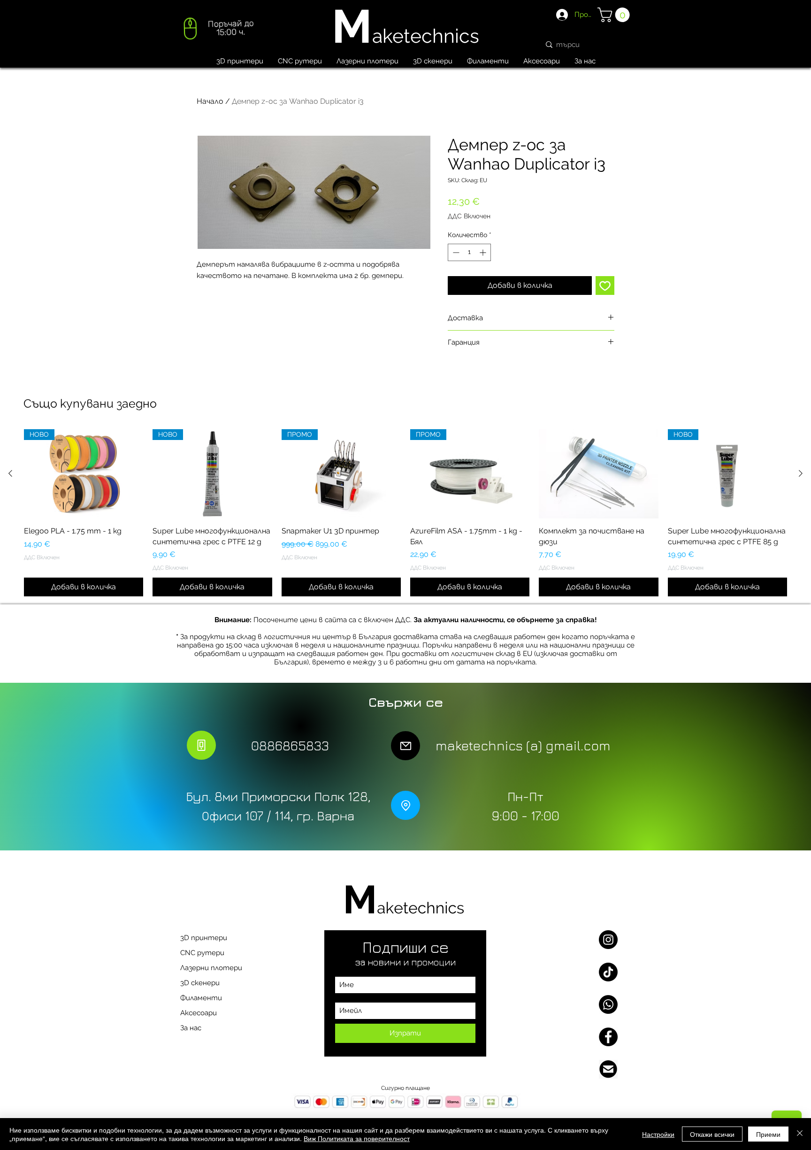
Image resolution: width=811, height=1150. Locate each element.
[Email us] (608, 1069)
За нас (190, 1028)
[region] (217, 30)
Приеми (768, 1134)
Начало (210, 101)
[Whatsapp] (608, 1004)
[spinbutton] (469, 252)
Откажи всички (712, 1134)
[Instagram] (608, 939)
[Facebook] (608, 1036)
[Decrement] (455, 252)
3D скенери (200, 983)
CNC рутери (202, 953)
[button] (615, 15)
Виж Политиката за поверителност (357, 1138)
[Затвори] (799, 1134)
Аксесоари (198, 1013)
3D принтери (203, 938)
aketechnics (425, 35)
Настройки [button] (658, 1134)
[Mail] (405, 745)
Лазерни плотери (211, 968)
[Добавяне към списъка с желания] (605, 285)
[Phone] (201, 745)
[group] (405, 513)
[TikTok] (608, 972)
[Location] (405, 805)
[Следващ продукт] (800, 473)
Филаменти (201, 998)
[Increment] (484, 252)
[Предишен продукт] (10, 473)
